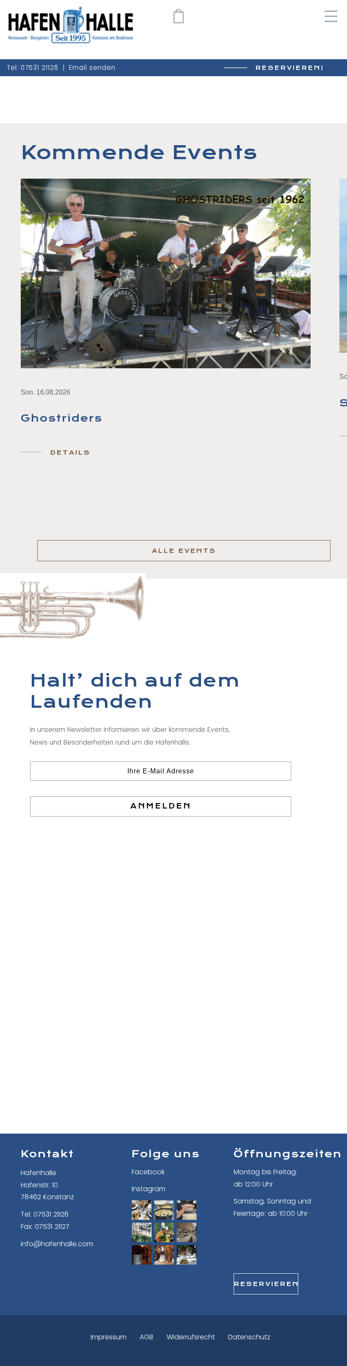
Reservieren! (290, 68)
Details (70, 452)
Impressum (109, 1337)
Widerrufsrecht (191, 1337)
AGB (146, 1337)
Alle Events (184, 551)
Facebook (148, 1172)
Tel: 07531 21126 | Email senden (61, 67)
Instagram (148, 1189)
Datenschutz (249, 1337)
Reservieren (266, 1284)
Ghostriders (61, 418)
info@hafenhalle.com (57, 1244)
